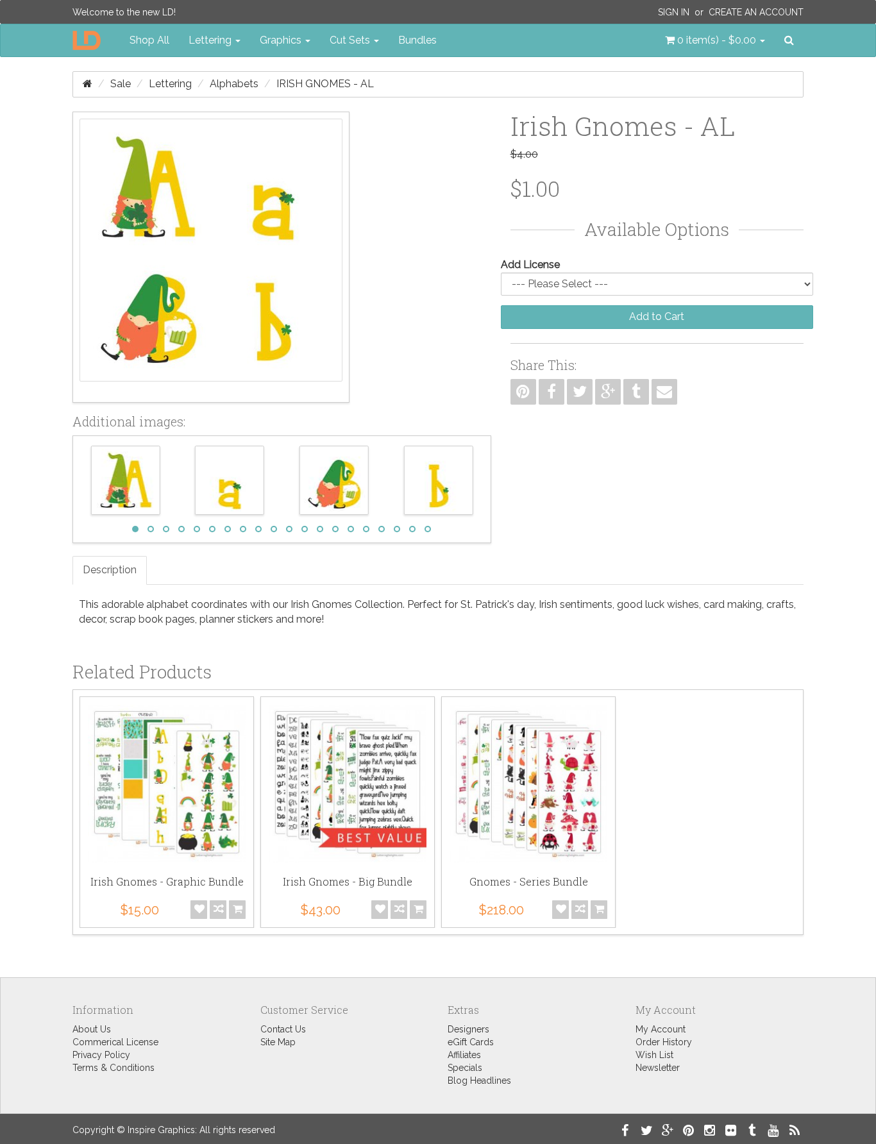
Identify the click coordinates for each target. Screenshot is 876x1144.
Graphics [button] (282, 40)
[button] (715, 40)
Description (110, 570)
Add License (530, 264)
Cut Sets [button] (351, 40)
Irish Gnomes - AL (325, 84)
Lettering (170, 84)
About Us (91, 1029)
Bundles (417, 40)
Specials (465, 1068)
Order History (664, 1042)
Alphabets (234, 84)
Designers (468, 1029)
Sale (120, 84)
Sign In (673, 12)
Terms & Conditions (113, 1068)
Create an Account (756, 12)
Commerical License (115, 1042)
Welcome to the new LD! (124, 12)
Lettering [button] (211, 40)
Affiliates (464, 1055)
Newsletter (658, 1068)
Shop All (149, 40)
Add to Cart (656, 316)
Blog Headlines (479, 1080)
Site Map (278, 1042)
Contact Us (283, 1029)
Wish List (654, 1055)
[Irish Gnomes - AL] (211, 257)
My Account (661, 1029)
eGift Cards (471, 1042)
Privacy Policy (101, 1055)
